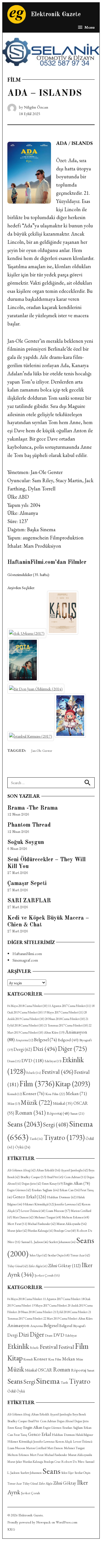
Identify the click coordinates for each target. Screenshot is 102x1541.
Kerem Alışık (64, 1441)
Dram (13, 1061)
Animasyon (18, 1325)
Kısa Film (55, 1093)
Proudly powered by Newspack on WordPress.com (42, 1522)
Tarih (36, 1138)
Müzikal (63, 1103)
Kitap (72, 1084)
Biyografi (79, 1326)
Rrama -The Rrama (32, 808)
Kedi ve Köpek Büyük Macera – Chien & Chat (48, 921)
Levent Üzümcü (33, 1211)
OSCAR (45, 1370)
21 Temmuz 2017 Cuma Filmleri (66, 1025)
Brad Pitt (55, 1177)
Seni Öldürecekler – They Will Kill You (46, 863)
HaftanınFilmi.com (27, 953)
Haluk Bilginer (84, 1435)
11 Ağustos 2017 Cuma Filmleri (69, 1006)
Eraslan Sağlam (45, 1189)
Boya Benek (79, 1414)
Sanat (77, 1113)
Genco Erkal (29, 1197)
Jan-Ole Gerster (41, 750)
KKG (11, 1529)
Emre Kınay (52, 1183)
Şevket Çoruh (47, 1275)
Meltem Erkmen (75, 1217)
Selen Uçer (38, 1255)
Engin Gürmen (19, 1190)
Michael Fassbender (42, 1224)
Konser (33, 1094)
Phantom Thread (29, 825)
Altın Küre (54, 1032)
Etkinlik (18, 1346)
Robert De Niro (72, 1461)
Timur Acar (80, 1255)
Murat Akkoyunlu (71, 1224)
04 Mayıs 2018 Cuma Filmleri (27, 1006)
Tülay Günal (17, 1266)
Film (14, 79)
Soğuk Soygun (25, 842)
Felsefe (33, 1072)
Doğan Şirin (31, 1184)
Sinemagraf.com (25, 960)
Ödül (11, 1391)
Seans (24, 1124)
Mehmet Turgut (47, 1217)
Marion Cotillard (36, 1448)
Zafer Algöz (38, 1266)
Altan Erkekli (48, 1170)
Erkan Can (70, 1190)
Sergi (55, 1124)
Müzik (36, 1102)
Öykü (22, 1147)
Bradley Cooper (33, 1177)
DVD (32, 1060)
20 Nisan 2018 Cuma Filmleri (65, 1019)
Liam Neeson (58, 1210)
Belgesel (45, 1040)
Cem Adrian (75, 1177)
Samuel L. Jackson (34, 1242)
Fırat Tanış (20, 1435)
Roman (30, 1112)
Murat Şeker (17, 1231)
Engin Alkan (76, 1183)
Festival (57, 1072)
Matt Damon (23, 1217)
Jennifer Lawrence (68, 1204)
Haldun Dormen (61, 1197)
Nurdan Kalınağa (40, 1231)
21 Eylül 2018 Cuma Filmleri (70, 1312)
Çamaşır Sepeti (27, 883)
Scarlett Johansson (62, 1242)
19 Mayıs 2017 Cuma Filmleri (63, 1012)
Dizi (45, 1049)
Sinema (48, 1380)
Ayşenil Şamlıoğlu (74, 1170)
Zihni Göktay (64, 1266)
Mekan (76, 1094)
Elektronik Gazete (56, 15)
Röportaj (58, 1113)
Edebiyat (52, 1061)
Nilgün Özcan (36, 107)
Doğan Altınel (65, 1421)
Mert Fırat (17, 1224)
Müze (13, 1104)
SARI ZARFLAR (29, 901)
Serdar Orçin (58, 1255)
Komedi (14, 1094)
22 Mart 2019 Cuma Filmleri (60, 1318)
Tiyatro (64, 1137)
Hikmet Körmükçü (38, 1204)
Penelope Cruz (65, 1231)
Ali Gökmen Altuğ (21, 1170)
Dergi (23, 1049)
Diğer (72, 1048)
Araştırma (24, 1040)
